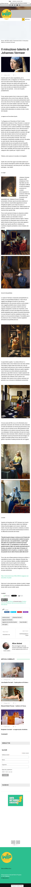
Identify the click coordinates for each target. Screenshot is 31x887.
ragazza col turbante (7, 619)
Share (7, 612)
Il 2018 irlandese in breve (24, 634)
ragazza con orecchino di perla (9, 622)
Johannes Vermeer (17, 617)
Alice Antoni (10, 601)
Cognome (4, 764)
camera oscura (5, 617)
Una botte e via (6, 634)
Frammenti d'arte (17, 40)
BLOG (11, 40)
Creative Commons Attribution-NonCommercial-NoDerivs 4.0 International (13, 603)
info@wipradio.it (5, 878)
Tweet (13, 612)
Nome (3, 759)
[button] (6, 14)
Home (2, 40)
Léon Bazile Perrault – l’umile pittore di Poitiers (14, 682)
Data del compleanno (7, 769)
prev (13, 842)
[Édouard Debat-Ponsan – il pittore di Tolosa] (12, 693)
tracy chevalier (23, 622)
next (18, 842)
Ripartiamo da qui (21, 3)
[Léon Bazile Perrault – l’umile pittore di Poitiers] (12, 670)
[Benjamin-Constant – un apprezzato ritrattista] (12, 717)
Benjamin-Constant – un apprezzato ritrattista (14, 729)
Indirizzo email (6, 755)
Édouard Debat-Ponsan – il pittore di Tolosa (13, 706)
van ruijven (4, 624)
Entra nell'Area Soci (6, 868)
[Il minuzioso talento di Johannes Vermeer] (15, 64)
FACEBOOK (5, 785)
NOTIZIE (7, 40)
